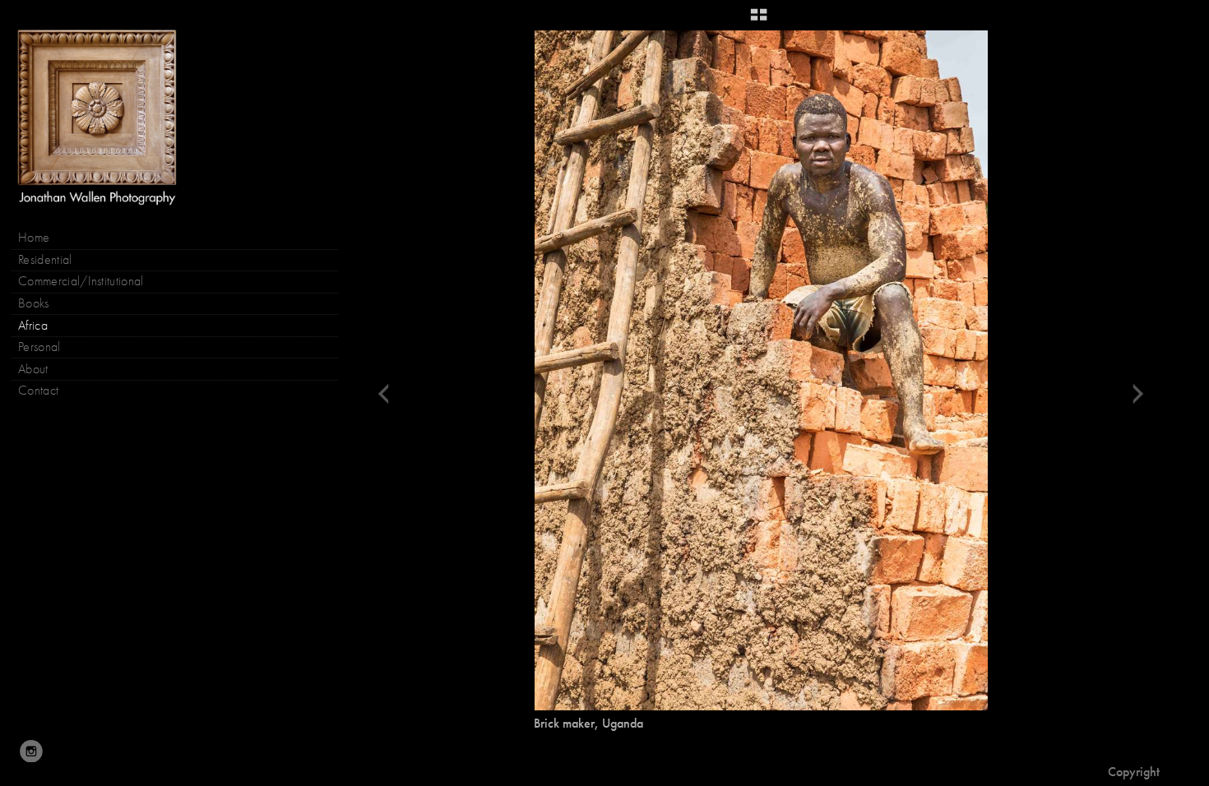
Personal (39, 347)
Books (35, 303)
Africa (33, 325)
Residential (45, 259)
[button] (758, 20)
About (33, 369)
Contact (38, 390)
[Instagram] (31, 751)
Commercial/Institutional (81, 281)
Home (33, 237)
